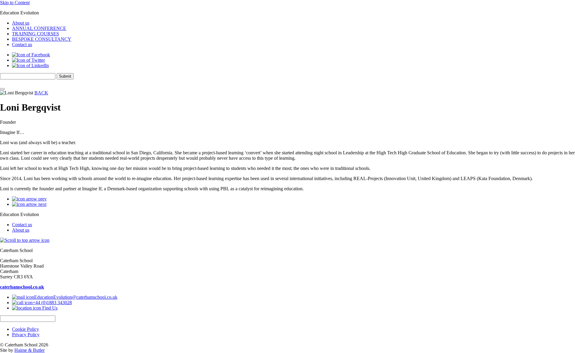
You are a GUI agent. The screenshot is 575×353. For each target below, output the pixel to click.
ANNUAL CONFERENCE (39, 28)
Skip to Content (15, 2)
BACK (41, 92)
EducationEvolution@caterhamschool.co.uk (75, 297)
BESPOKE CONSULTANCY (41, 39)
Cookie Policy (25, 329)
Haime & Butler (29, 350)
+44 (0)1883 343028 (52, 302)
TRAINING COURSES (35, 33)
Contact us (22, 44)
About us (20, 22)
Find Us (49, 307)
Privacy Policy (26, 334)
